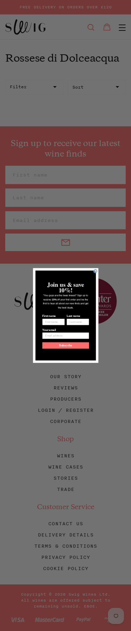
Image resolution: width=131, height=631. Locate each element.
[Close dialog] (95, 271)
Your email (49, 329)
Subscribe (65, 345)
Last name (73, 316)
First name (49, 316)
